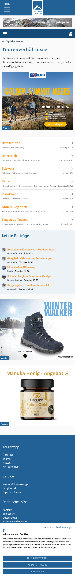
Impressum (9, 513)
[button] (5, 33)
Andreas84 (12, 253)
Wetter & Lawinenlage (15, 484)
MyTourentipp (10, 466)
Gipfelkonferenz (12, 492)
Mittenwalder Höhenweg (21, 267)
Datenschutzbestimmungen (57, 527)
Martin (10, 271)
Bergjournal (9, 488)
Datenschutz (10, 517)
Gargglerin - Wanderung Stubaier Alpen (29, 258)
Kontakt (7, 509)
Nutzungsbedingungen (15, 521)
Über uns (8, 454)
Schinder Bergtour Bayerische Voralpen (29, 276)
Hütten (6, 462)
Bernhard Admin (14, 280)
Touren (6, 458)
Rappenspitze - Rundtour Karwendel (28, 285)
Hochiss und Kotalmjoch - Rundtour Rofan (31, 249)
